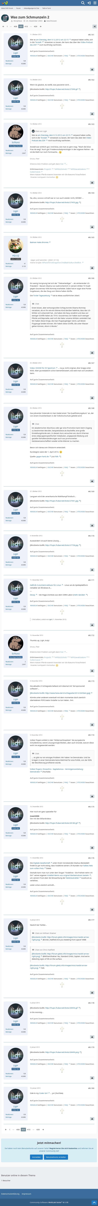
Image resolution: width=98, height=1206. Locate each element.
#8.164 (91, 193)
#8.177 (91, 920)
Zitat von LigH (41, 131)
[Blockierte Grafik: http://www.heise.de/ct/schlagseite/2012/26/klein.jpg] (60, 693)
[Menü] (95, 3)
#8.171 (91, 580)
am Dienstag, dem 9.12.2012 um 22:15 (52, 39)
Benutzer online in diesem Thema (18, 1175)
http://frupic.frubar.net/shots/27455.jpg (61, 202)
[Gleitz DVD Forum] (4, 3)
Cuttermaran (35, 172)
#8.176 (91, 858)
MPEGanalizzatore (78, 169)
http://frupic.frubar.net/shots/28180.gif (61, 823)
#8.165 (91, 237)
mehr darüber (79, 595)
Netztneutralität (72, 878)
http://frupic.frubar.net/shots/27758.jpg (61, 545)
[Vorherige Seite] (3, 26)
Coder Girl (43, 1093)
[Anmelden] (89, 3)
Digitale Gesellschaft (41, 863)
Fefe (56, 456)
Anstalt (38, 42)
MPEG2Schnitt (61, 169)
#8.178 (91, 1003)
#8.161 (91, 34)
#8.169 (91, 491)
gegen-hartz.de (42, 456)
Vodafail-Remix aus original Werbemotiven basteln (68, 875)
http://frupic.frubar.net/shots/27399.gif (61, 89)
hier (62, 164)
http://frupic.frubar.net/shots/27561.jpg (61, 501)
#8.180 (91, 1088)
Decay (32, 595)
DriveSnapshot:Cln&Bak (58, 262)
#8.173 (91, 681)
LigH (50, 619)
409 (20, 26)
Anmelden (36, 1157)
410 (26, 26)
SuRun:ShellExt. (75, 262)
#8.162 (91, 80)
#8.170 (91, 536)
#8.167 (91, 363)
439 (35, 26)
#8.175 (91, 806)
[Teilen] (95, 26)
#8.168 (91, 408)
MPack (45, 262)
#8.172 (91, 635)
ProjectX (47, 169)
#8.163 (91, 124)
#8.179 (91, 1047)
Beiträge (8, 64)
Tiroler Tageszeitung (41, 295)
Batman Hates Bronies (39, 242)
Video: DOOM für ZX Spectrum (42, 368)
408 (15, 26)
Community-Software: (49, 1202)
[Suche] (83, 3)
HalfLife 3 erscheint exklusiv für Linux (45, 585)
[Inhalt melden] (92, 69)
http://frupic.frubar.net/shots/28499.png (62, 1052)
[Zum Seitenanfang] (94, 1203)
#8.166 (91, 278)
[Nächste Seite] (40, 26)
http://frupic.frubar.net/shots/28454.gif (61, 1008)
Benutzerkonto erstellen (56, 1157)
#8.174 (91, 735)
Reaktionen (9, 61)
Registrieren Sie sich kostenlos (63, 1148)
